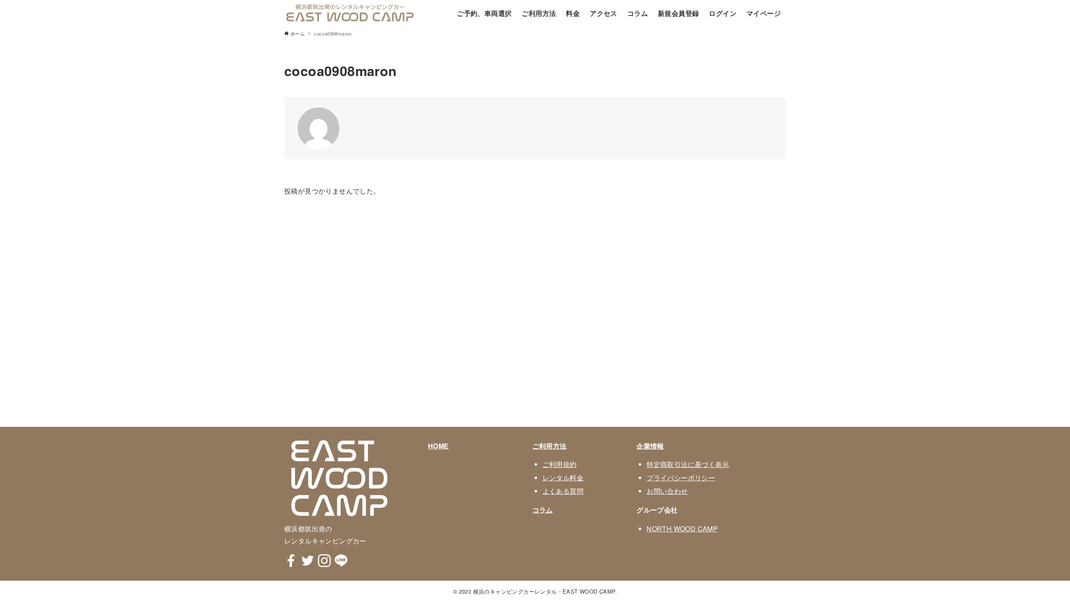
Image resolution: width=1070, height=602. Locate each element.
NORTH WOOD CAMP (682, 528)
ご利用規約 (560, 464)
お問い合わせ (667, 491)
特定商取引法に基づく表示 (688, 464)
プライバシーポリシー (681, 477)
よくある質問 (563, 491)
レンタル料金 (563, 477)
